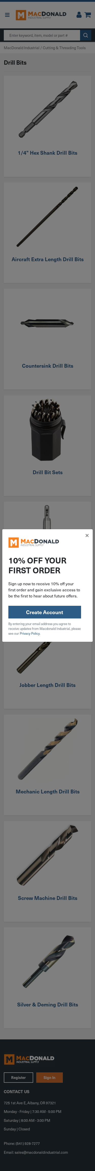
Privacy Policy (30, 633)
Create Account (44, 612)
